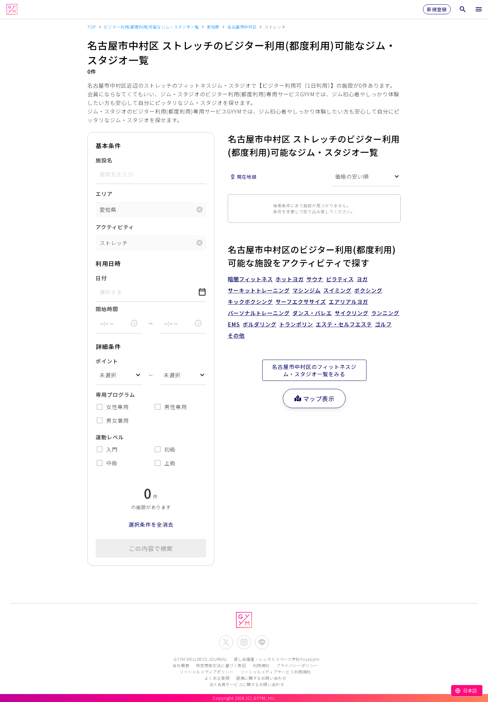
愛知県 (108, 210)
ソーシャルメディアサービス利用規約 (275, 671)
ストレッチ (114, 243)
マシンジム (306, 290)
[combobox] (119, 375)
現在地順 (247, 176)
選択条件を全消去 (151, 524)
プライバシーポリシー (297, 665)
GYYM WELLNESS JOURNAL (200, 659)
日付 (101, 278)
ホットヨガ (290, 279)
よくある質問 (217, 678)
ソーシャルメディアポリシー (207, 671)
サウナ (314, 279)
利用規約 (261, 665)
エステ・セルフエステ (344, 324)
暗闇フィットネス (250, 279)
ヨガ (362, 279)
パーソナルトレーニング (259, 313)
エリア (104, 194)
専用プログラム (115, 394)
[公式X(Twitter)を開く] (226, 642)
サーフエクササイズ (301, 302)
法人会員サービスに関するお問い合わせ (247, 684)
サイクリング (351, 313)
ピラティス (340, 279)
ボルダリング (260, 324)
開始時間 (107, 309)
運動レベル (110, 437)
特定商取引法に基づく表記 (221, 665)
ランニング (385, 313)
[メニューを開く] (479, 9)
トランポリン (296, 324)
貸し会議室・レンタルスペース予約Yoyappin (276, 659)
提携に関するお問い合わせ (261, 678)
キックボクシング (250, 302)
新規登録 (437, 9)
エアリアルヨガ (348, 302)
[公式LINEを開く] (262, 642)
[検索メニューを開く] (463, 9)
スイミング (337, 290)
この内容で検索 (151, 548)
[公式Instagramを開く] (244, 642)
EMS (234, 324)
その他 (236, 335)
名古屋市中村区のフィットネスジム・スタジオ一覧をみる (314, 370)
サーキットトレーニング (259, 290)
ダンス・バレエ (312, 313)
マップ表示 (319, 398)
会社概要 (181, 665)
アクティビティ (115, 227)
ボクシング (368, 290)
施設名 (104, 160)
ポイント (107, 361)
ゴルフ (383, 324)
